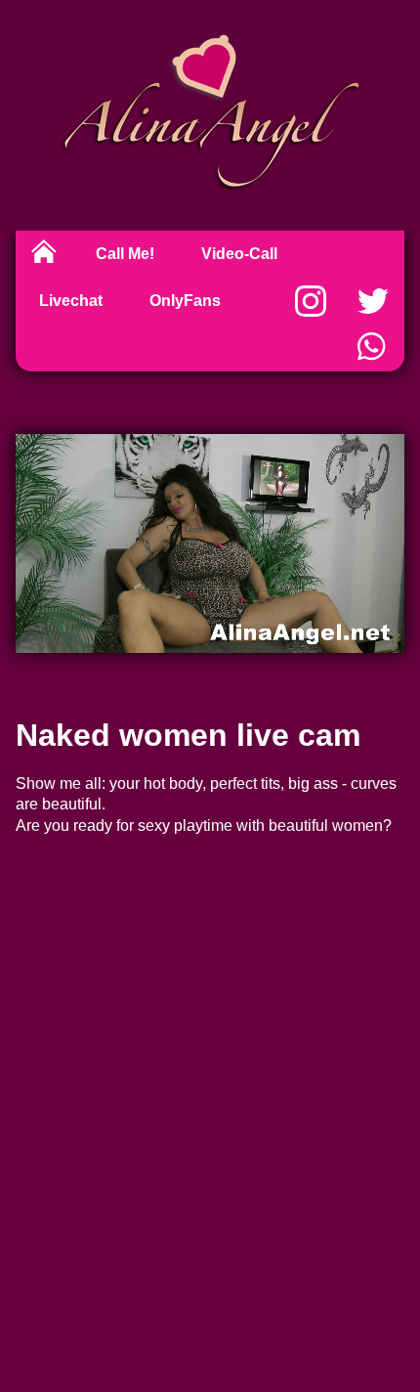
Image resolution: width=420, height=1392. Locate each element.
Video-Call (239, 253)
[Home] (44, 254)
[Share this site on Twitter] (373, 301)
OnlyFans (185, 300)
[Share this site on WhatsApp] (373, 348)
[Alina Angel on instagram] (310, 301)
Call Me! (125, 253)
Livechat (71, 300)
